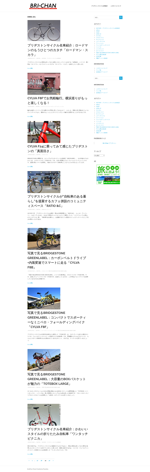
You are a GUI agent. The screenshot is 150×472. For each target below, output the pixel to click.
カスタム (98, 35)
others (98, 30)
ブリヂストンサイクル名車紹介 (99, 6)
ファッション (100, 43)
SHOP (43, 209)
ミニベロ (62, 106)
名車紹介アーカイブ (101, 72)
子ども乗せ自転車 (101, 54)
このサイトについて (116, 6)
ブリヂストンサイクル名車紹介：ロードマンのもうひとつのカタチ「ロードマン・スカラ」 (58, 50)
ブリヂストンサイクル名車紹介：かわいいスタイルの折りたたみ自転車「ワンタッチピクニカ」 (58, 433)
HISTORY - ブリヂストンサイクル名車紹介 (51, 58)
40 (49, 460)
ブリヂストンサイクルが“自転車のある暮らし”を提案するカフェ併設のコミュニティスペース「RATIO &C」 (57, 201)
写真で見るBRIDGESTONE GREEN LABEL (57, 271)
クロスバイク (45, 154)
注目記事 (98, 56)
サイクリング (44, 106)
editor (38, 58)
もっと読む (30, 68)
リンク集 (98, 70)
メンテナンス (100, 49)
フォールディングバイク (53, 106)
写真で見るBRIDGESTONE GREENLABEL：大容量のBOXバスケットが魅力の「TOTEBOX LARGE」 (57, 379)
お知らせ (98, 34)
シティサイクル (100, 41)
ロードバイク (100, 50)
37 (37, 460)
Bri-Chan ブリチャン (109, 143)
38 (41, 460)
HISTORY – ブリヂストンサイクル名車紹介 (108, 28)
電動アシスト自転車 (101, 58)
